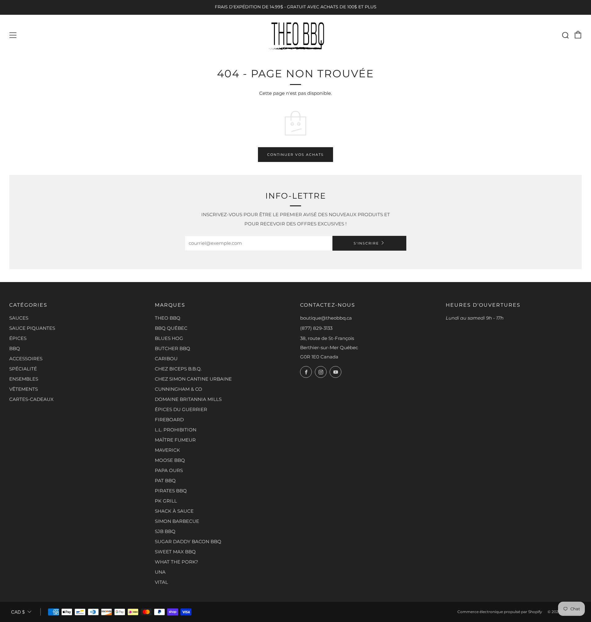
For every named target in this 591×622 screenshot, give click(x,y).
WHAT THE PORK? (176, 562)
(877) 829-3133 (316, 328)
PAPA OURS (169, 470)
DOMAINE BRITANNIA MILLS (188, 399)
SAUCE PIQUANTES (32, 328)
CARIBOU (166, 358)
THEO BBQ (167, 318)
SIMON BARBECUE (177, 521)
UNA (160, 572)
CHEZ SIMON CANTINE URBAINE (193, 379)
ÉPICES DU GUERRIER (181, 409)
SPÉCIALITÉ (23, 369)
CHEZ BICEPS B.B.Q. (178, 369)
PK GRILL (166, 501)
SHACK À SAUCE (174, 511)
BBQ (14, 348)
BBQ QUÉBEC (171, 328)
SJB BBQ (165, 531)
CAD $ (18, 612)
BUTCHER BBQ (172, 348)
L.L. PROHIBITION (175, 430)
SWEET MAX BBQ (175, 552)
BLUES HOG (169, 338)
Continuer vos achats (295, 154)
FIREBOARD (169, 419)
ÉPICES (17, 338)
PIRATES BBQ (171, 491)
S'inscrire (366, 243)
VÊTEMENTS (23, 389)
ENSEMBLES (23, 379)
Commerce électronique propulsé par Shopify (499, 611)
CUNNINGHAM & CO (178, 389)
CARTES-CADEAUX (31, 399)
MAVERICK (167, 450)
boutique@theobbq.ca (326, 318)
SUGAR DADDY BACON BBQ (188, 541)
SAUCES (18, 318)
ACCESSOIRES (25, 358)
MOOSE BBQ (170, 460)
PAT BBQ (165, 480)
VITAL (161, 582)
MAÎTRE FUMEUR (175, 440)
